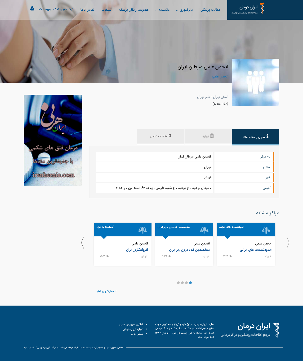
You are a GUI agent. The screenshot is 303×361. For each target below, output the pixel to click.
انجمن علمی (263, 243)
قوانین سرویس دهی (131, 324)
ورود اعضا (44, 9)
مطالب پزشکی (210, 9)
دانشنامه (164, 9)
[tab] (255, 137)
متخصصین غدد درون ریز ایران (189, 249)
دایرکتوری (186, 9)
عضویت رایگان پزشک (133, 9)
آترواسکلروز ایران (137, 249)
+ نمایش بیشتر (107, 291)
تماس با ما (87, 9)
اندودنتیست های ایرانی (256, 249)
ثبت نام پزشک (63, 9)
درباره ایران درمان (133, 329)
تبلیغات (106, 9)
